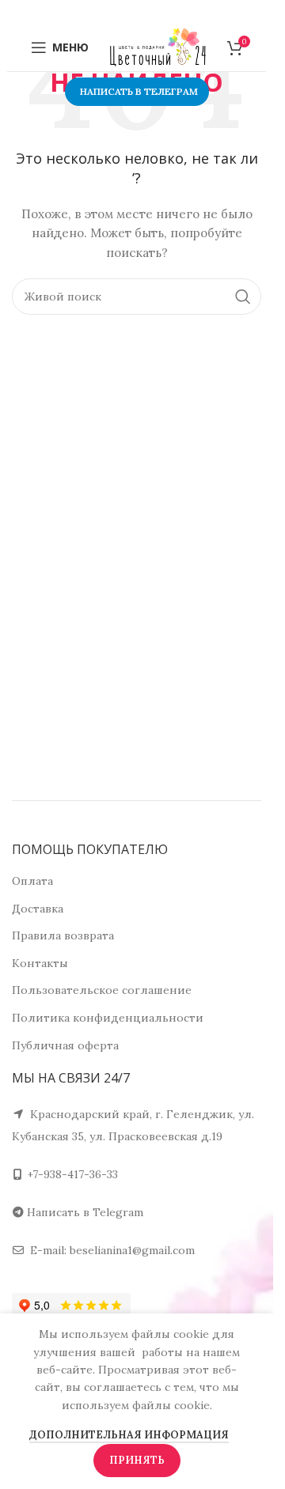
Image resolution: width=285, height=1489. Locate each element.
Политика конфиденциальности (107, 1018)
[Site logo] (158, 47)
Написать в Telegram (85, 1212)
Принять (137, 1460)
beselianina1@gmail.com (132, 1250)
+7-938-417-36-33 (72, 1174)
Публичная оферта (65, 1045)
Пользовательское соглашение (102, 990)
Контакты (40, 963)
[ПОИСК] (243, 296)
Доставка (37, 908)
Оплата (32, 881)
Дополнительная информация (129, 1435)
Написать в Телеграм (139, 91)
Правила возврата (63, 935)
